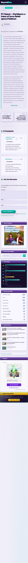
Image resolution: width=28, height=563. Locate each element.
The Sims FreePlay (14, 311)
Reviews (14, 316)
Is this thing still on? (11, 347)
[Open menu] (25, 2)
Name (2, 199)
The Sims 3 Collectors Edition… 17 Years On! (15, 338)
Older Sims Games (14, 294)
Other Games (14, 303)
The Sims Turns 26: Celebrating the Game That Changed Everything (16, 333)
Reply (21, 138)
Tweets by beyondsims (6, 354)
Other (14, 297)
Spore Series (9, 7)
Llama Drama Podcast (14, 319)
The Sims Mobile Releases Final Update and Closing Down (15, 343)
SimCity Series (14, 308)
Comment (3, 189)
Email (2, 205)
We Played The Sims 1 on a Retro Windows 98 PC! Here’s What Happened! (16, 329)
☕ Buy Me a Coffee (14, 399)
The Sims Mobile (14, 314)
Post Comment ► (8, 211)
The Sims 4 (14, 305)
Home (2, 8)
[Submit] (24, 255)
